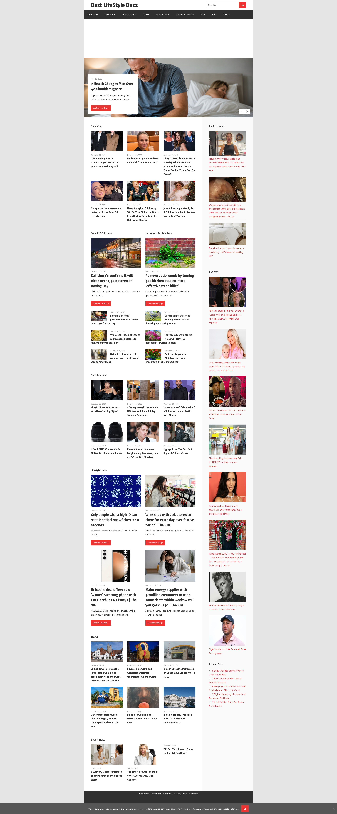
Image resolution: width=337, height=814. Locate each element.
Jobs (203, 14)
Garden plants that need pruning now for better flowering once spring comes (167, 319)
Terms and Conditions (162, 793)
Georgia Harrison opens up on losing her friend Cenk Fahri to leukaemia (106, 212)
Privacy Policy (180, 793)
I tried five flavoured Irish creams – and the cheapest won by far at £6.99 (115, 358)
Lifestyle (109, 14)
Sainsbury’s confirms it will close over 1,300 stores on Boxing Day (112, 280)
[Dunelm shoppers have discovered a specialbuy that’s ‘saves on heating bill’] (227, 244)
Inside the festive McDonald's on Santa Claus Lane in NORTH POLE (179, 672)
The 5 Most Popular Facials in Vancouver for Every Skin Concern (142, 775)
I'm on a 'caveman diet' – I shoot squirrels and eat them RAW (142, 718)
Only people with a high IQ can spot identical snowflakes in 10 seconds (115, 519)
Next (247, 111)
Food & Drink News (101, 233)
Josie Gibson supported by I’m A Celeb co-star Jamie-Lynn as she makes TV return (179, 212)
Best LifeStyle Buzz (114, 5)
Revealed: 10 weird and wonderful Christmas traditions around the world (141, 672)
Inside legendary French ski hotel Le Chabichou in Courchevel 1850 (178, 718)
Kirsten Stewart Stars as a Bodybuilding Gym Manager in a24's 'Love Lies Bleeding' (142, 453)
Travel (146, 14)
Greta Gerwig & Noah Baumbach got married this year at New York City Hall (105, 162)
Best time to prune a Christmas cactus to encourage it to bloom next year (165, 358)
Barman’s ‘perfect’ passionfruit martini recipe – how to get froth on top (115, 319)
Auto (214, 14)
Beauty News (98, 739)
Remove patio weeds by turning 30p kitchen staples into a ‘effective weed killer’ (169, 280)
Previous (241, 111)
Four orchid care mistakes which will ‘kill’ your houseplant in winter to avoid (168, 339)
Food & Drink (162, 14)
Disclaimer (144, 793)
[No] (333, 808)
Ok (245, 808)
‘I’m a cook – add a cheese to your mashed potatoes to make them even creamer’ (115, 339)
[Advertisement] (168, 38)
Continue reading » (101, 108)
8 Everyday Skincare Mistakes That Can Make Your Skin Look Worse (106, 775)
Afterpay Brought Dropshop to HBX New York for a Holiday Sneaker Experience (143, 411)
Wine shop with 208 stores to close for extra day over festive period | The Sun (169, 519)
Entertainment (129, 14)
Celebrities (93, 14)
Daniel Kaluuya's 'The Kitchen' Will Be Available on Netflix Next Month (179, 411)
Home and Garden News (158, 233)
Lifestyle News (99, 470)
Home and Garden (185, 14)
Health (226, 14)
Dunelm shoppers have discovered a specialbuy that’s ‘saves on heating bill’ (226, 252)
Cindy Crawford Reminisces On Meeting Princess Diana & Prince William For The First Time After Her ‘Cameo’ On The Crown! (179, 166)
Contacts (193, 793)
